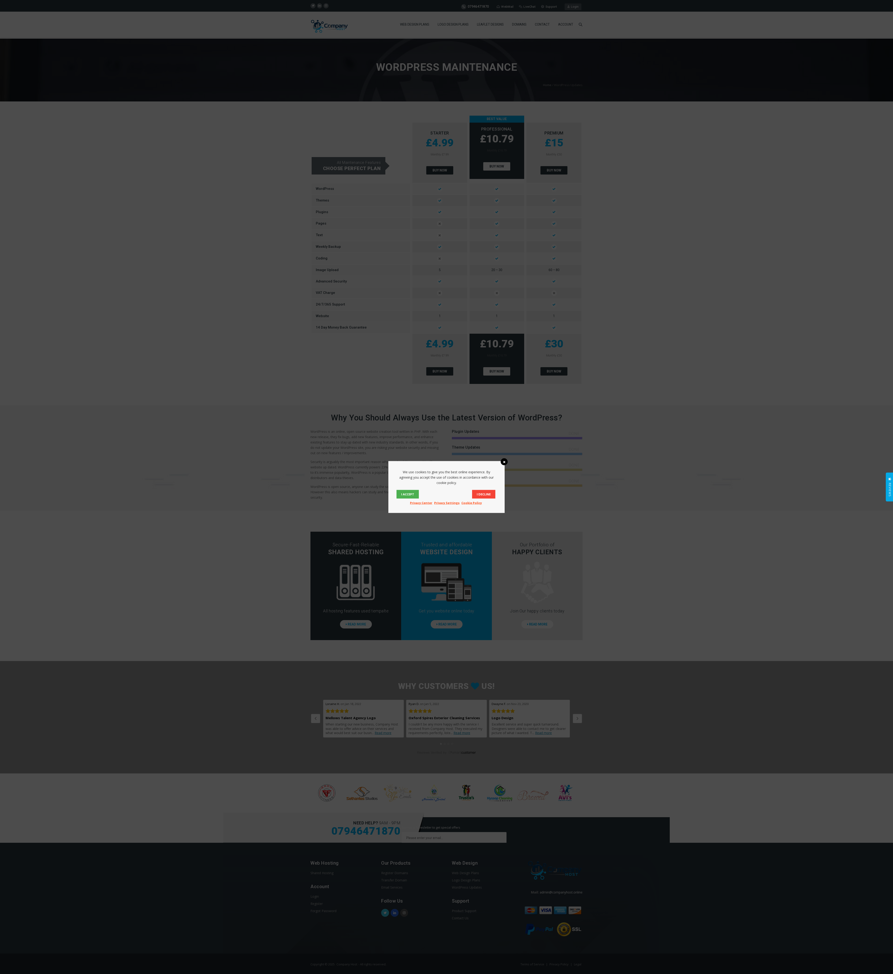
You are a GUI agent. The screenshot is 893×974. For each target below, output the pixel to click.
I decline (484, 494)
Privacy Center (421, 503)
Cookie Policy (471, 503)
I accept (407, 494)
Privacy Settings (447, 503)
